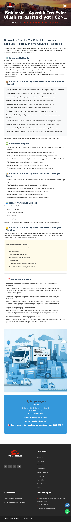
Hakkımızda (40, 461)
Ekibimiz (39, 465)
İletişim (39, 487)
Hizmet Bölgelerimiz (43, 472)
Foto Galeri (40, 476)
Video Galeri (40, 480)
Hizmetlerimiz (41, 468)
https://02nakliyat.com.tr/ (39, 421)
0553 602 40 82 (38, 414)
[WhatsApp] (67, 511)
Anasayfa (15, 23)
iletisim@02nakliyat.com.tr (38, 417)
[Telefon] (67, 505)
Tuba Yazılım (14, 518)
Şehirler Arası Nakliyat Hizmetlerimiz (15, 502)
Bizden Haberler (41, 484)
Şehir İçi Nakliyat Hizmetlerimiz (13, 499)
